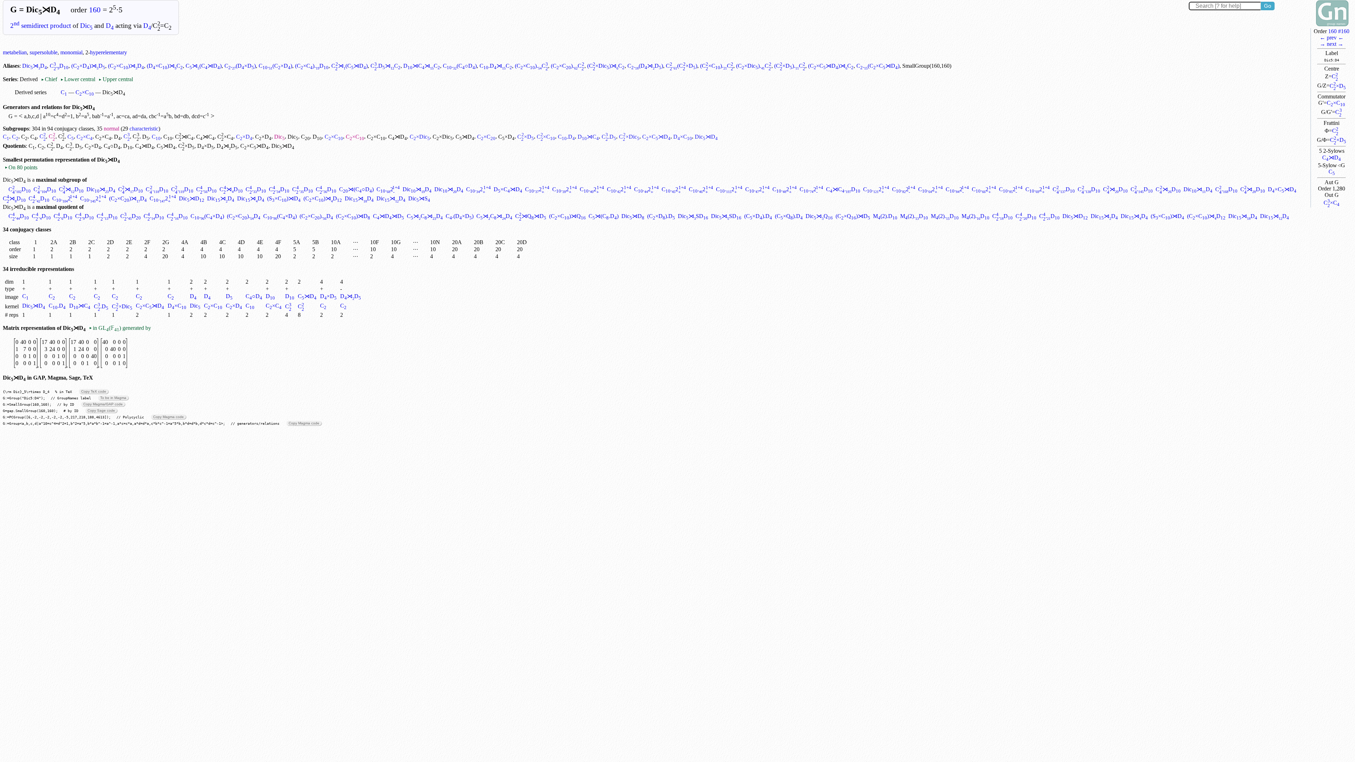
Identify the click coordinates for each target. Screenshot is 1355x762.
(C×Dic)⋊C (606, 66)
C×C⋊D (656, 137)
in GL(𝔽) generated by (120, 328)
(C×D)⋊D (88, 66)
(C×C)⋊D (126, 66)
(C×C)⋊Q (567, 216)
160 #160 (1338, 31)
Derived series (31, 92)
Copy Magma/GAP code (103, 404)
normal (111, 129)
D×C (682, 137)
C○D (112, 146)
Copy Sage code (101, 410)
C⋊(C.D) (604, 216)
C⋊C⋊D (425, 216)
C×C (1336, 103)
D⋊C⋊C (421, 66)
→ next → (1331, 44)
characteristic (144, 129)
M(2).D (885, 216)
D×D (205, 146)
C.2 (388, 189)
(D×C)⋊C (165, 66)
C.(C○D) (460, 66)
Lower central (77, 79)
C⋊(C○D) (356, 189)
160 (95, 10)
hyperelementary (108, 52)
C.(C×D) (275, 66)
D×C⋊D (508, 189)
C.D (59, 66)
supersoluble (44, 52)
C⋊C (184, 137)
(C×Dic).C (753, 66)
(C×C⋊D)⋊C (831, 66)
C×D (1338, 86)
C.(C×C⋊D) (877, 66)
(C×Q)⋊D (853, 216)
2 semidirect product (40, 25)
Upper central (115, 79)
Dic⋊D (34, 66)
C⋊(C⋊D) (204, 66)
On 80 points (21, 167)
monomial (71, 52)
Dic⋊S (419, 198)
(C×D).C (790, 66)
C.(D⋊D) (645, 66)
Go (1267, 6)
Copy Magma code (168, 417)
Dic (86, 25)
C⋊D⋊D (388, 216)
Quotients (14, 146)
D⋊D (227, 146)
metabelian (15, 52)
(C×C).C (531, 66)
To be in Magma (113, 398)
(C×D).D (661, 216)
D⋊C (588, 137)
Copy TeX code (93, 391)
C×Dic (420, 137)
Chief (50, 79)
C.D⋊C (386, 66)
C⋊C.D (843, 189)
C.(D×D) (240, 66)
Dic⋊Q (819, 216)
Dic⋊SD (693, 216)
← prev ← (1332, 38)
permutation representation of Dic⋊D (72, 160)
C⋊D (1331, 158)
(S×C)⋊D (284, 198)
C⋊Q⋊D (530, 216)
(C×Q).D (789, 216)
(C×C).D (312, 66)
